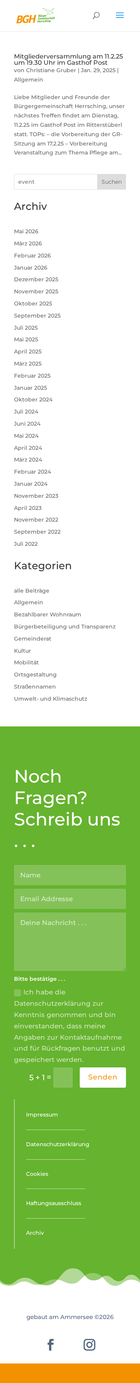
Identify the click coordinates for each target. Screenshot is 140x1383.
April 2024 (28, 447)
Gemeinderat (32, 638)
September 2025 (37, 315)
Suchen (112, 181)
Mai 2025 (26, 339)
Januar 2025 (30, 387)
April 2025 (28, 351)
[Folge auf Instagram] (89, 1344)
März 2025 (28, 363)
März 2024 (28, 459)
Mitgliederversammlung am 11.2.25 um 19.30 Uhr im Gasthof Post (68, 59)
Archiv (35, 1232)
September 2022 (37, 531)
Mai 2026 (26, 231)
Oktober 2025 (33, 303)
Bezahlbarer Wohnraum (47, 614)
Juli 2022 (26, 543)
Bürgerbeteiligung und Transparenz (65, 626)
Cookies (37, 1173)
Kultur (22, 650)
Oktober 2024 (33, 399)
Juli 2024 (26, 411)
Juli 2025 (26, 327)
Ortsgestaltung (35, 674)
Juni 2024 (27, 423)
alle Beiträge (31, 590)
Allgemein (28, 79)
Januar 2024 (30, 483)
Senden (102, 1077)
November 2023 (36, 495)
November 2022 (36, 519)
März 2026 (28, 243)
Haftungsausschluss (53, 1203)
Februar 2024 (32, 471)
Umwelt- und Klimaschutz (50, 698)
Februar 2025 (32, 375)
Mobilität (26, 662)
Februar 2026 (32, 255)
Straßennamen (35, 686)
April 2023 (28, 507)
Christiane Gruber (51, 70)
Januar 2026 (30, 267)
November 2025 (36, 291)
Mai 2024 (26, 435)
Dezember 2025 (36, 279)
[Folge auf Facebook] (50, 1344)
